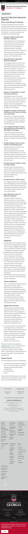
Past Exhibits (21, 434)
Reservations (21, 458)
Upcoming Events (3, 440)
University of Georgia (14, 500)
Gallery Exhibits (21, 424)
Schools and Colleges (7, 509)
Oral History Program (12, 462)
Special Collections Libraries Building (4, 428)
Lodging (20, 454)
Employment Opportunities (20, 512)
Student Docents (11, 453)
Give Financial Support (4, 477)
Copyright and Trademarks (7, 515)
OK (5, 531)
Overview (3, 424)
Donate (25, 1)
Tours (2, 447)
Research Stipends (12, 457)
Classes (3, 445)
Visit (19, 445)
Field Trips (12, 459)
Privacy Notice (5, 526)
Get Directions (7, 391)
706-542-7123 (8, 388)
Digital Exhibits (21, 432)
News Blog (3, 434)
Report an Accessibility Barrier (20, 515)
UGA (2, 1)
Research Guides (12, 438)
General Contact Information (4, 468)
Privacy (14, 517)
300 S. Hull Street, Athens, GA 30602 (14, 397)
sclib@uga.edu (5, 346)
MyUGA (7, 512)
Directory (20, 509)
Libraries (4, 1)
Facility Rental (21, 456)
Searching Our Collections (13, 427)
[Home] (14, 8)
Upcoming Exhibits (20, 430)
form (10, 527)
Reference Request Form (13, 431)
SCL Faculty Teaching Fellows (12, 449)
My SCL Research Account (19, 1)
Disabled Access (21, 452)
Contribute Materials (3, 474)
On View (20, 427)
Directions (20, 447)
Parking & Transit (21, 449)
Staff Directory (4, 471)
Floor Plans (3, 431)
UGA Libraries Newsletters (4, 437)
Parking (7, 393)
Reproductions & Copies (13, 434)
